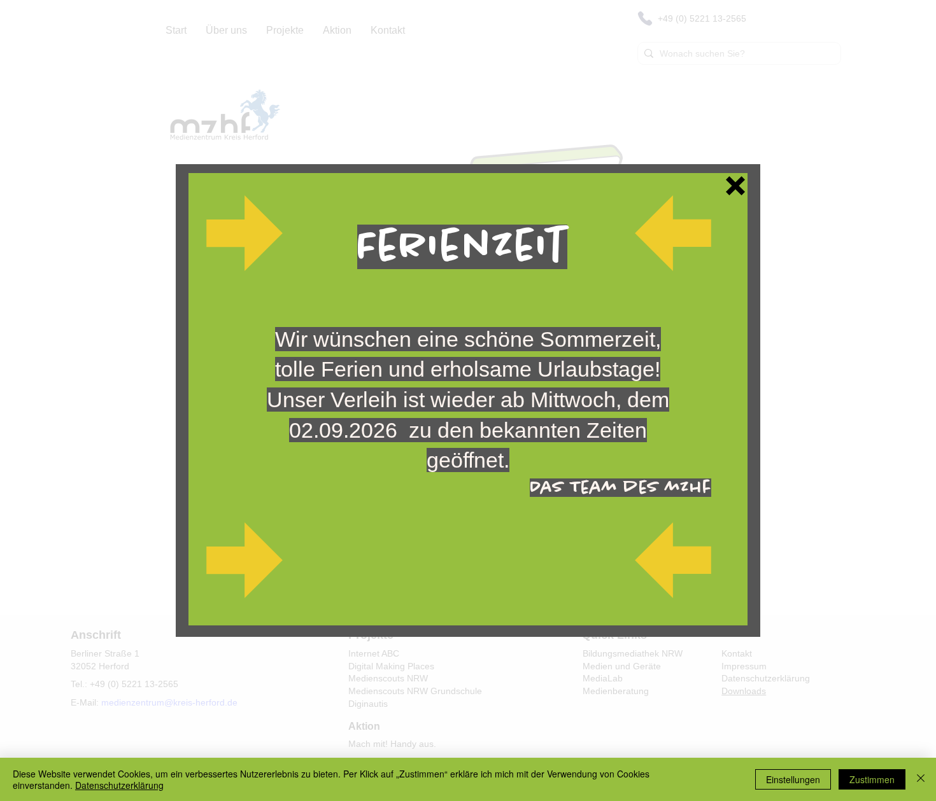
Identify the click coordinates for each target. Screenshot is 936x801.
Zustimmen (872, 779)
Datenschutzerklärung (119, 785)
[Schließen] (920, 779)
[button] (735, 185)
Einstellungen (793, 779)
